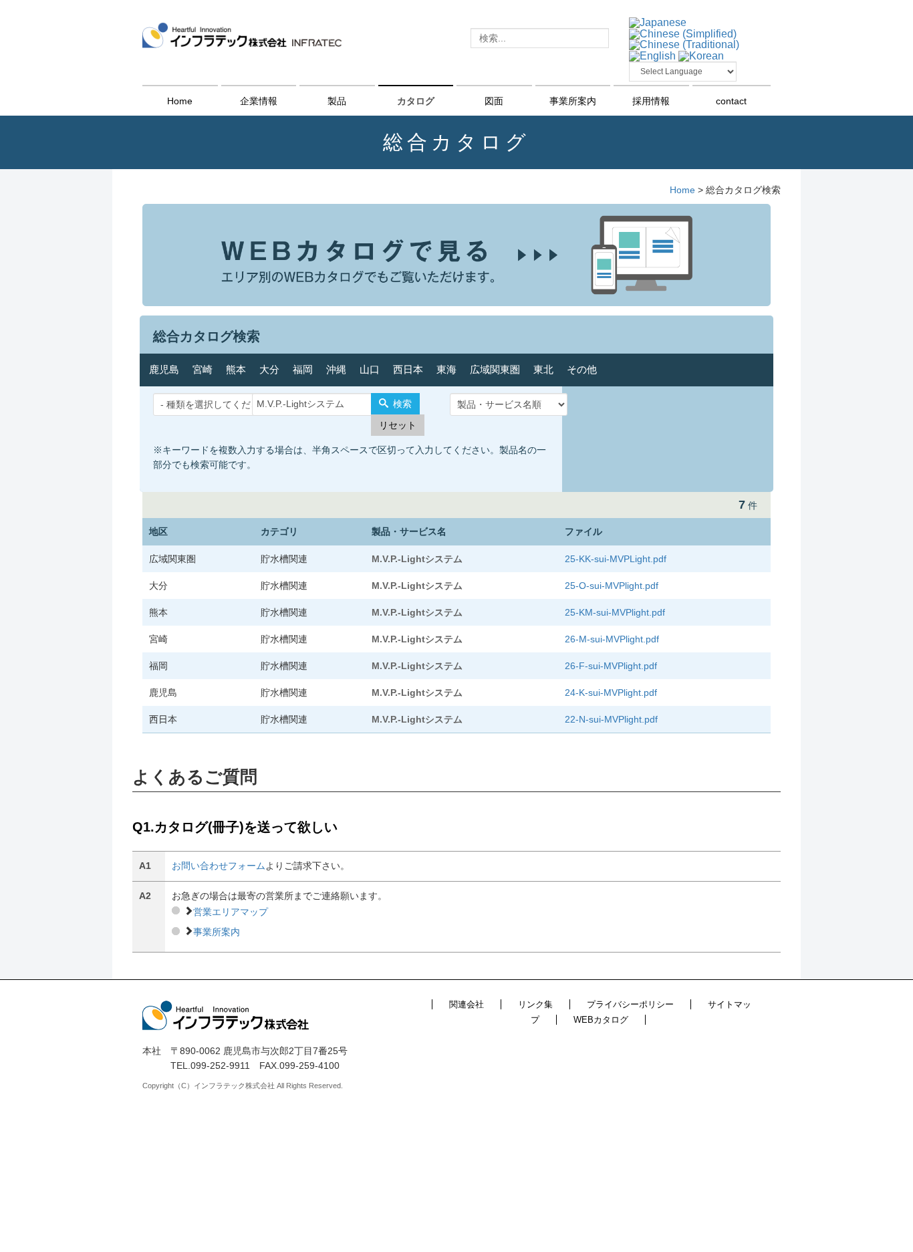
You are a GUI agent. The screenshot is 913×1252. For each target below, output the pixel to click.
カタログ (415, 101)
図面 (494, 101)
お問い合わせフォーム (218, 865)
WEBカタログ (600, 1020)
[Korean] (701, 55)
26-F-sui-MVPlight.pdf (611, 665)
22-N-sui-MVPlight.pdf (611, 719)
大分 (269, 369)
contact (731, 101)
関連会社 (466, 1004)
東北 (543, 369)
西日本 (408, 369)
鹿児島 (164, 369)
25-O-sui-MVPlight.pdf (611, 585)
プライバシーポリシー (630, 1004)
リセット (397, 425)
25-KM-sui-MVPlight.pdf (615, 612)
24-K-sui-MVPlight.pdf (611, 692)
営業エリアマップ (230, 911)
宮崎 (202, 369)
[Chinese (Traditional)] (684, 44)
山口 (370, 369)
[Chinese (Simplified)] (683, 33)
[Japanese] (657, 21)
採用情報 (651, 101)
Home (179, 101)
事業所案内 (572, 101)
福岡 (303, 369)
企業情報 (258, 101)
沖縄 (336, 369)
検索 (401, 403)
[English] (652, 55)
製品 (337, 101)
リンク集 (535, 1004)
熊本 (236, 369)
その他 (582, 369)
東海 (446, 369)
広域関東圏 (495, 369)
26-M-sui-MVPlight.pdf (612, 639)
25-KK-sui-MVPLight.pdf (615, 558)
